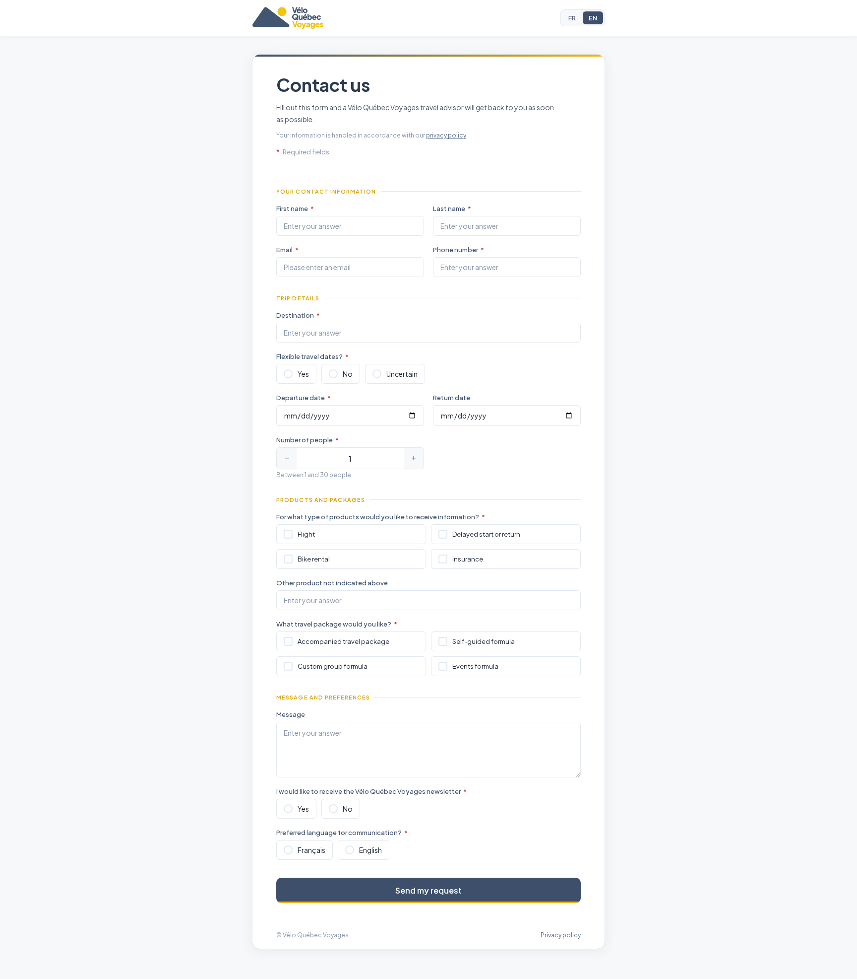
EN (593, 18)
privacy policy (446, 135)
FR (572, 18)
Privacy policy (561, 935)
